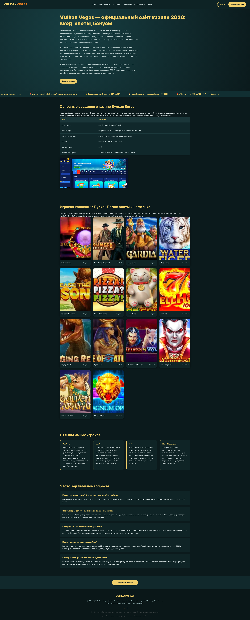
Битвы (150, 4)
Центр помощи (104, 4)
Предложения (139, 4)
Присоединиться (237, 4)
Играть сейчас (68, 81)
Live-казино (127, 4)
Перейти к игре (125, 582)
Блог (94, 4)
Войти (222, 4)
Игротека (116, 4)
